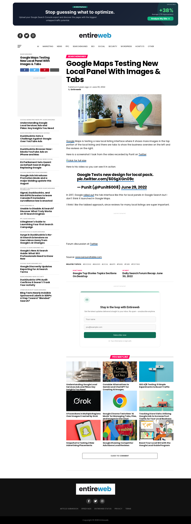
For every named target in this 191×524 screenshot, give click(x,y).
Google (70, 141)
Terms (128, 508)
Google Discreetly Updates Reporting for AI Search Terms (36, 269)
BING (34, 159)
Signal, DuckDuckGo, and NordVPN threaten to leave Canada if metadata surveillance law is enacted (36, 196)
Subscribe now (119, 335)
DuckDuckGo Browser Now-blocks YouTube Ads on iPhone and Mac (36, 152)
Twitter (142, 154)
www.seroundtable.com (88, 257)
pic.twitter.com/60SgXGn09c (105, 179)
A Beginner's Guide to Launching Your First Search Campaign (36, 224)
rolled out (88, 194)
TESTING (136, 264)
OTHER (151, 46)
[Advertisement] (40, 97)
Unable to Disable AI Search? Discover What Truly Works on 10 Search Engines (37, 211)
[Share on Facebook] (24, 70)
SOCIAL (101, 46)
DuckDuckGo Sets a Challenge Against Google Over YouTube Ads (35, 139)
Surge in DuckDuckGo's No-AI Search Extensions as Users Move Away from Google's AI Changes (36, 238)
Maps (112, 264)
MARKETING (48, 46)
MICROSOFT (29, 290)
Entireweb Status (102, 508)
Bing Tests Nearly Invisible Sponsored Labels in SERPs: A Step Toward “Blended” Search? (36, 297)
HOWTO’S (139, 46)
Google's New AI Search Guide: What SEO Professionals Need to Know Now (36, 254)
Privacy (118, 508)
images (97, 264)
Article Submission (69, 508)
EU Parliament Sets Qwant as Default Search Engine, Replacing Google (35, 165)
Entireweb (76, 89)
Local (105, 264)
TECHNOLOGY (25, 190)
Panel (120, 264)
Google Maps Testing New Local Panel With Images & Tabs (35, 61)
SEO (93, 46)
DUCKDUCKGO (37, 133)
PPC (67, 46)
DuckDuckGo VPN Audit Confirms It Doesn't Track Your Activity (35, 282)
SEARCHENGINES (80, 46)
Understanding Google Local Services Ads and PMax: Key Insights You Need (37, 126)
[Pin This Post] (44, 70)
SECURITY (112, 46)
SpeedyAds (86, 508)
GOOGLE (23, 120)
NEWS (59, 46)
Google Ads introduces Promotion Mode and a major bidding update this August (35, 179)
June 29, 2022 (134, 187)
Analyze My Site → (160, 18)
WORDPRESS (126, 46)
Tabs (127, 264)
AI (38, 46)
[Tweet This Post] (34, 70)
